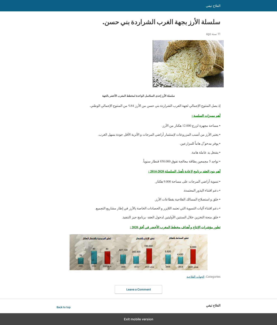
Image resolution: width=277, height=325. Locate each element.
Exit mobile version (138, 319)
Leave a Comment (138, 289)
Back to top (64, 307)
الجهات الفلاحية (195, 276)
